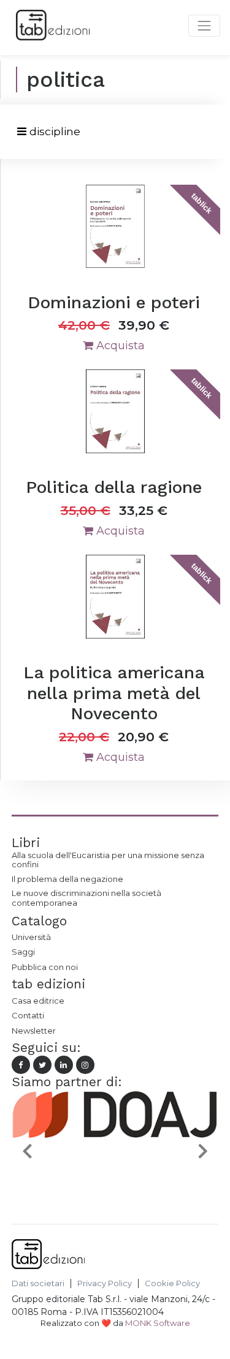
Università (31, 937)
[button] (27, 1150)
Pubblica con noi (45, 967)
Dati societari (38, 1283)
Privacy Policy (104, 1283)
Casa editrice (38, 1000)
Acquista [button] (119, 345)
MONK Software (157, 1323)
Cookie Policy (172, 1283)
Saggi (23, 952)
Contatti (28, 1015)
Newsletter (34, 1030)
